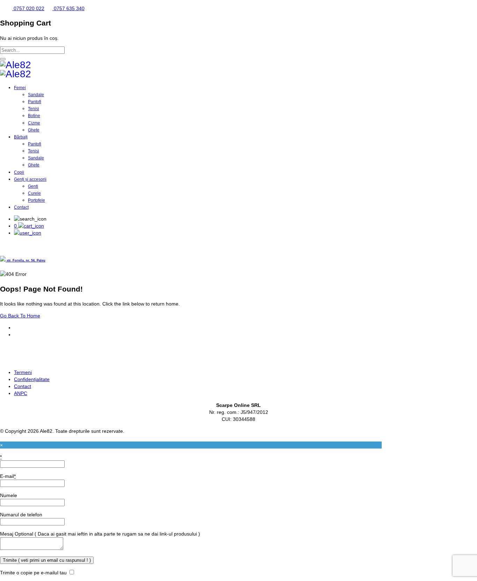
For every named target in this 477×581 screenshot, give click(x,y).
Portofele (36, 200)
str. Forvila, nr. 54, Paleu (25, 260)
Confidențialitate (32, 379)
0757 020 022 (28, 8)
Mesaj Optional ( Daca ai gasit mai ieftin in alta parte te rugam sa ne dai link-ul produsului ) (100, 534)
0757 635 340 (68, 8)
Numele (8, 495)
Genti (33, 186)
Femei (20, 87)
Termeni (23, 372)
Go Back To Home (20, 315)
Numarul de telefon (21, 514)
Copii (19, 172)
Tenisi (33, 108)
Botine (34, 115)
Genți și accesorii (30, 179)
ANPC (20, 393)
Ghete (33, 130)
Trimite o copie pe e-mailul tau (33, 572)
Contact (21, 207)
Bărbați (21, 137)
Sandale (36, 94)
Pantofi (34, 101)
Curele (34, 193)
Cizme (34, 123)
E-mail (8, 476)
